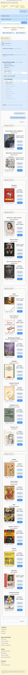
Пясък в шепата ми (14, 315)
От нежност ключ (14, 427)
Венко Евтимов (14, 484)
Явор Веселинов (14, 241)
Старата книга (10, 148)
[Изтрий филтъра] (13, 33)
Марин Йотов (14, 187)
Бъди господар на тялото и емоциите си (14, 131)
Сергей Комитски (14, 528)
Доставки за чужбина (4, 655)
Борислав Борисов (14, 340)
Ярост (14, 504)
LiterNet (8, 0)
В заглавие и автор (5, 15)
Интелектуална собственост (14, 337)
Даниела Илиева (14, 154)
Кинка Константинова (14, 362)
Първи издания (8, 71)
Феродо (14, 293)
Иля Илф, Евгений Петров (14, 406)
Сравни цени (20, 144)
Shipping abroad (3, 653)
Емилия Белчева (14, 132)
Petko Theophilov (14, 572)
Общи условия (3, 639)
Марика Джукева (14, 384)
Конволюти (7, 67)
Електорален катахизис (14, 592)
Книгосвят (16, 0)
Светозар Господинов (14, 594)
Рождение (14, 459)
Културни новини (11, 0)
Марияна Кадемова (14, 461)
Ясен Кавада (14, 550)
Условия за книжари (4, 643)
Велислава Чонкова (14, 219)
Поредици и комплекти (9, 65)
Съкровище (14, 361)
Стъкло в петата (14, 481)
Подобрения (3, 631)
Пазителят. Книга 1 (14, 239)
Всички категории (8, 63)
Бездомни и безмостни (14, 383)
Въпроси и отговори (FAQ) (5, 657)
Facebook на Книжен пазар (5, 664)
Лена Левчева (14, 428)
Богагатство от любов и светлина (14, 217)
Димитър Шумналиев (14, 295)
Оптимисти (14, 185)
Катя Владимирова (14, 317)
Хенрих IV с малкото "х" (14, 526)
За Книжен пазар (4, 629)
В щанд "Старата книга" (6, 19)
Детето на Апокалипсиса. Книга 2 (14, 261)
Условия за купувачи (4, 641)
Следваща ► (22, 121)
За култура (19, 0)
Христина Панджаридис (14, 506)
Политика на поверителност (6, 645)
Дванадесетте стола (14, 405)
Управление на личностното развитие (14, 153)
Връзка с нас (3, 662)
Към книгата (20, 141)
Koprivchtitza (14, 570)
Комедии (14, 548)
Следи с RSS (3, 633)
